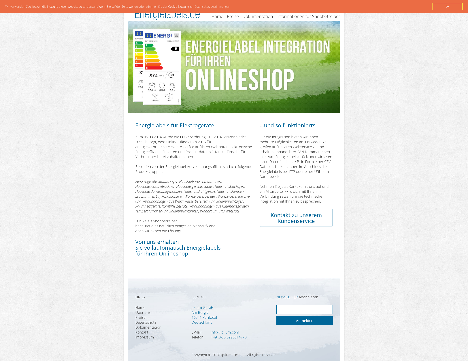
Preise (233, 16)
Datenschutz (145, 322)
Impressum (144, 337)
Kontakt (141, 332)
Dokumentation (257, 16)
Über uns (142, 312)
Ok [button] (447, 6)
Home (217, 16)
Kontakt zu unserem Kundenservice (296, 218)
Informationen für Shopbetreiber (308, 16)
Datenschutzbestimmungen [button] (212, 7)
